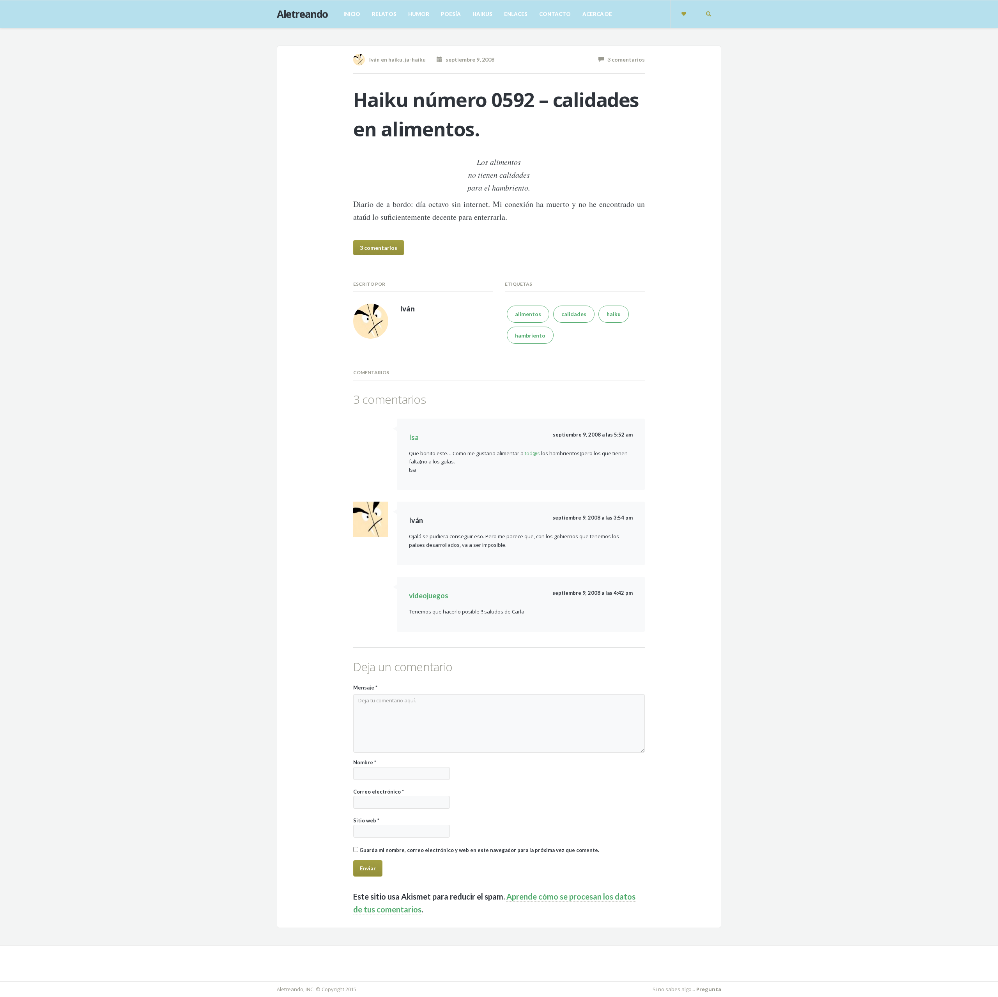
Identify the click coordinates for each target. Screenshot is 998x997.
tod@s (532, 453)
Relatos (384, 14)
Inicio (351, 14)
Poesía (451, 14)
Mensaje (365, 687)
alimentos (528, 314)
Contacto (555, 14)
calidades (573, 314)
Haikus (482, 14)
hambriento (530, 335)
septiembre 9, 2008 (468, 59)
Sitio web (366, 820)
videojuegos (428, 595)
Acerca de (597, 14)
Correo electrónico (378, 791)
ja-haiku (415, 59)
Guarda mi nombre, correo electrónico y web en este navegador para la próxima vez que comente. (479, 850)
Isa (414, 437)
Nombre (364, 762)
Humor (418, 14)
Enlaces (515, 14)
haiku (395, 59)
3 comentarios (624, 59)
